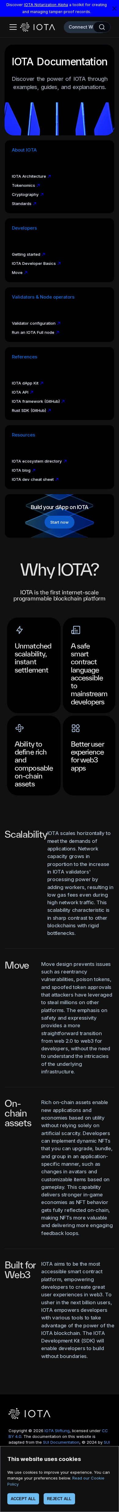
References (24, 357)
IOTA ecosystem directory (37, 461)
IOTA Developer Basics (34, 263)
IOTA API (20, 392)
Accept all (23, 1499)
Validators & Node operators (43, 297)
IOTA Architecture (29, 176)
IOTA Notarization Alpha (46, 4)
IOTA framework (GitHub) (36, 401)
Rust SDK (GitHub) (29, 410)
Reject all (59, 1499)
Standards (21, 203)
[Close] (114, 8)
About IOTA (24, 150)
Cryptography (25, 194)
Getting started (26, 254)
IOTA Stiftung (57, 1430)
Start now (59, 522)
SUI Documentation (61, 1442)
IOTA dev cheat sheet (33, 479)
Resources (23, 435)
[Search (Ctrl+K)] (101, 27)
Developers (24, 228)
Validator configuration (34, 323)
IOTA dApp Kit (25, 383)
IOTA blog (21, 470)
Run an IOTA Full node (33, 332)
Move (17, 272)
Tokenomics (23, 185)
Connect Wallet (85, 27)
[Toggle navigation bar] (13, 27)
